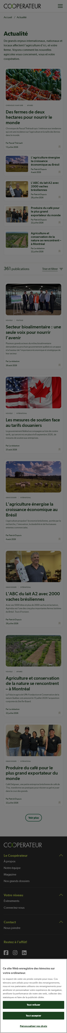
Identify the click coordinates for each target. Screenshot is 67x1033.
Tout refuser (33, 1004)
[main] (33, 996)
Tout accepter (33, 1015)
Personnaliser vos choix (33, 1026)
